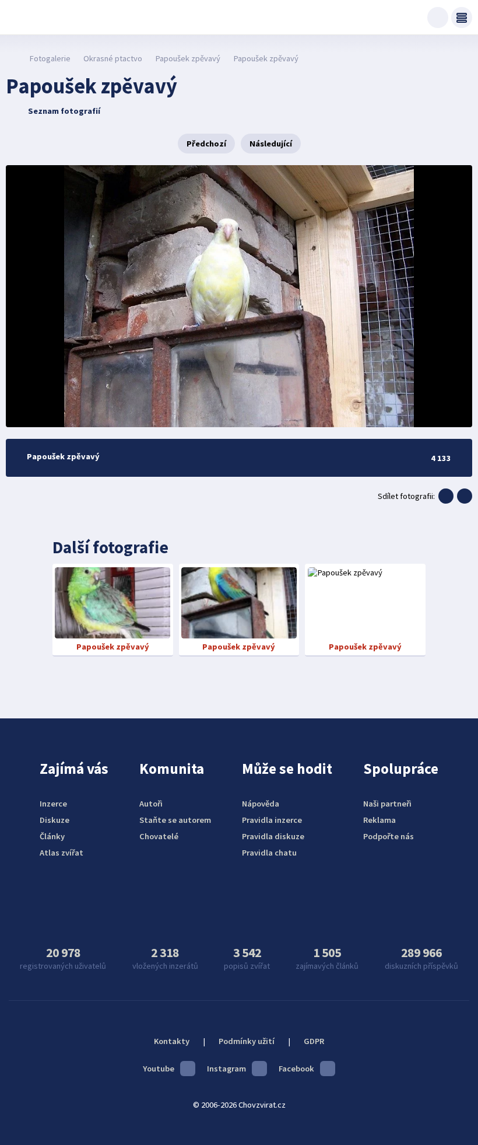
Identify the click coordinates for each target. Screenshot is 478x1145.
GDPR (314, 1041)
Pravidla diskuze (273, 836)
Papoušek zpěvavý (187, 58)
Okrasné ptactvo (112, 58)
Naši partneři (387, 803)
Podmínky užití (247, 1041)
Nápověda (260, 803)
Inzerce (53, 803)
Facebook (296, 1068)
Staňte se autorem (175, 820)
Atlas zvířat (61, 852)
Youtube (158, 1068)
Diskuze (54, 820)
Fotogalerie (50, 58)
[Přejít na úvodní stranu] (12, 58)
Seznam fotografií (64, 111)
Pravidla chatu (269, 852)
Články (52, 836)
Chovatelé (158, 836)
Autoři (151, 803)
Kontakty (171, 1041)
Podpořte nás (388, 836)
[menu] (461, 17)
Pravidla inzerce (272, 820)
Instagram (226, 1068)
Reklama (379, 820)
